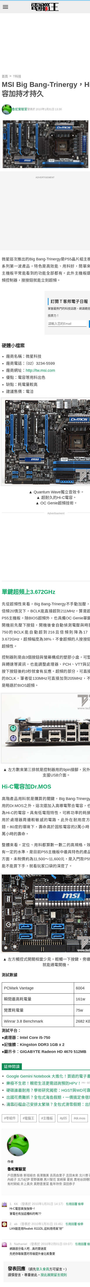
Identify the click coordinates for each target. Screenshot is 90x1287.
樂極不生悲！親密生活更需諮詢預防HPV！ (43, 1083)
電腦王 (45, 7)
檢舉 (81, 1204)
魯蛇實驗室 (19, 109)
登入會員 (42, 1269)
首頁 (5, 76)
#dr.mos (79, 1118)
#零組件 (10, 1118)
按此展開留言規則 (54, 1275)
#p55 (63, 1118)
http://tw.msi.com (40, 370)
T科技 (17, 76)
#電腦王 (28, 1118)
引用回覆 (71, 1204)
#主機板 (47, 1118)
